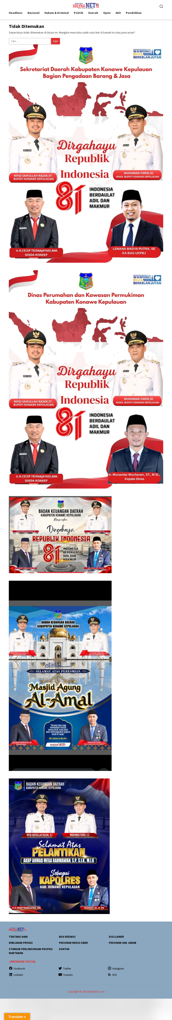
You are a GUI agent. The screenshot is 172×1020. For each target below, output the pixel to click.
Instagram (118, 968)
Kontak (64, 949)
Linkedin (18, 975)
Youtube (68, 975)
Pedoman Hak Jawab (122, 943)
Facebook (19, 968)
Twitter (67, 968)
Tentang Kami (18, 937)
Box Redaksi (67, 937)
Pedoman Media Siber (73, 943)
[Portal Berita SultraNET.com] (86, 6)
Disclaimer (116, 937)
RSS (114, 975)
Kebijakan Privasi (21, 943)
